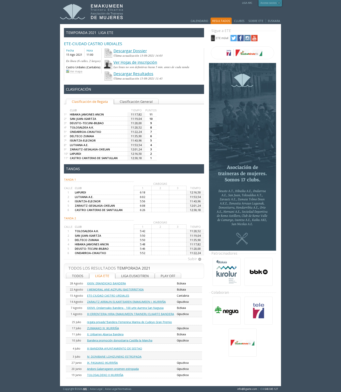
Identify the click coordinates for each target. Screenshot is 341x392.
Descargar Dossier (130, 50)
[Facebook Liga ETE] (240, 40)
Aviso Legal (96, 389)
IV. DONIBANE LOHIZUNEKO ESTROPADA (114, 356)
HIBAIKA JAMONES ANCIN (87, 114)
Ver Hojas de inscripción (135, 62)
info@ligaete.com (247, 389)
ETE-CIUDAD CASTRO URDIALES (108, 295)
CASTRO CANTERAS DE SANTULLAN (94, 158)
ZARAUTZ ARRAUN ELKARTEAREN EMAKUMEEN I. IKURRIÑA (126, 302)
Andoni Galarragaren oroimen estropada (113, 369)
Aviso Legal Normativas (118, 389)
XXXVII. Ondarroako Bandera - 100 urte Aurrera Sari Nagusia (125, 308)
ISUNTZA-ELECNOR (83, 140)
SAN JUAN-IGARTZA (83, 119)
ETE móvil (222, 38)
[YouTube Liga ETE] (254, 40)
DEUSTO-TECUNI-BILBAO (87, 123)
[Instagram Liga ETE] (247, 40)
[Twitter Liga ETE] (233, 40)
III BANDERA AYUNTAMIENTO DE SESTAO (114, 348)
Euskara (274, 21)
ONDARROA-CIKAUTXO (85, 132)
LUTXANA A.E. (79, 145)
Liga (91, 12)
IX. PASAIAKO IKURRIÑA (102, 363)
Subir (192, 258)
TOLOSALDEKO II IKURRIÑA (105, 375)
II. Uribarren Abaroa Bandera (105, 334)
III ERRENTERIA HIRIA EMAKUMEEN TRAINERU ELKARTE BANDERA (130, 314)
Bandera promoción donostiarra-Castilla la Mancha (119, 340)
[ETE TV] (242, 52)
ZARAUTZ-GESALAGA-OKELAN (90, 149)
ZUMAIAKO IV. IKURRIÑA (103, 328)
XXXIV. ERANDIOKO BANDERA (106, 283)
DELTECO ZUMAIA (82, 136)
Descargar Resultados (133, 73)
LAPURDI (75, 154)
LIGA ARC (247, 3)
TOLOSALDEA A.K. (82, 127)
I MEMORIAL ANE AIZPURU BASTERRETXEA (115, 289)
